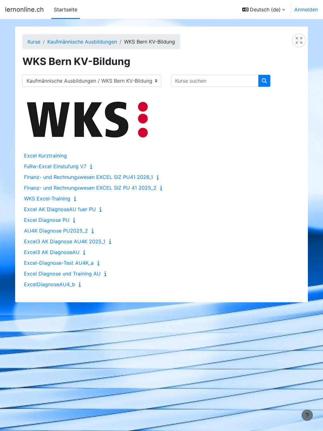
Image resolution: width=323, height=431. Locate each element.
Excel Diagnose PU (46, 220)
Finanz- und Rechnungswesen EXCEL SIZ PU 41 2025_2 (90, 188)
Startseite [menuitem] (65, 9)
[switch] (299, 40)
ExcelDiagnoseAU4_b (49, 284)
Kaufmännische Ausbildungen (82, 41)
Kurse (33, 41)
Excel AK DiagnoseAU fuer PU (60, 209)
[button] (263, 9)
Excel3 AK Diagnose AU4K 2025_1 (64, 241)
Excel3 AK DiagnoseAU (51, 252)
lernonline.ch (24, 9)
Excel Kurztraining (45, 155)
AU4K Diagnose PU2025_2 (56, 230)
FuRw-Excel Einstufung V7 (55, 166)
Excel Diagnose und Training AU (62, 273)
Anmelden (306, 9)
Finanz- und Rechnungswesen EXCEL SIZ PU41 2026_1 (88, 177)
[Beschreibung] (92, 166)
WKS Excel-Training (47, 198)
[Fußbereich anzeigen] (307, 415)
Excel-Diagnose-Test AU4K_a (59, 263)
